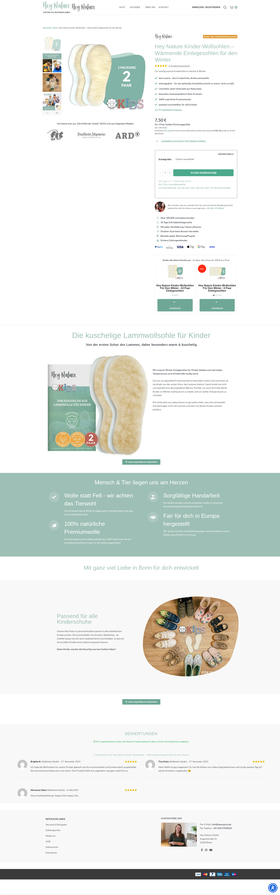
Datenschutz (52, 847)
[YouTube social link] (210, 850)
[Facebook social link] (202, 850)
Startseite (47, 28)
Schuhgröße (165, 159)
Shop (55, 28)
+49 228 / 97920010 (215, 208)
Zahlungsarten (53, 830)
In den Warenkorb (203, 172)
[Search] (225, 7)
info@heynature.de (221, 824)
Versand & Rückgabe (56, 824)
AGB (48, 841)
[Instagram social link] (206, 850)
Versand (167, 131)
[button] (47, 112)
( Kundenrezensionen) (179, 66)
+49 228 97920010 (222, 828)
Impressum (51, 852)
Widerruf (50, 835)
